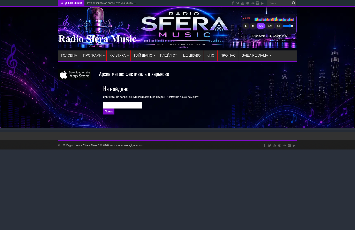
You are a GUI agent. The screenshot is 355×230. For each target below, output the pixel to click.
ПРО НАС (228, 55)
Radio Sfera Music (97, 38)
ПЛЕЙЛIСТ (168, 55)
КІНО (210, 55)
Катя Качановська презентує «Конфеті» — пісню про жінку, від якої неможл (130, 3)
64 (278, 25)
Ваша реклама (255, 55)
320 (261, 25)
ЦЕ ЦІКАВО (192, 55)
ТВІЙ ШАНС (143, 55)
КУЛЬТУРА (117, 55)
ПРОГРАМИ (92, 55)
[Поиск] (293, 3)
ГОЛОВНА (69, 55)
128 (270, 25)
